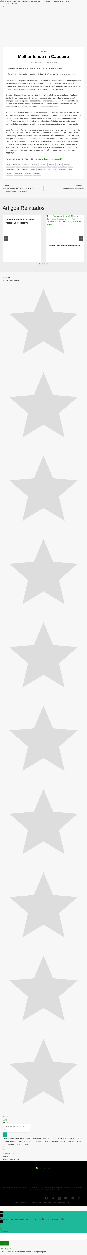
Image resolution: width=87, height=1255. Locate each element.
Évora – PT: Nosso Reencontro (64, 246)
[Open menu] (82, 4)
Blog (16, 1202)
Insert (4, 1243)
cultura (59, 165)
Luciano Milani (37, 62)
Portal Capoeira (6, 1249)
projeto (9, 173)
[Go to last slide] (6, 238)
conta (51, 165)
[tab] (39, 263)
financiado (10, 169)
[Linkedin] (72, 1198)
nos (70, 169)
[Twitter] (53, 1198)
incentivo (41, 169)
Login (5, 1120)
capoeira (26, 165)
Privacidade (61, 1202)
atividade (16, 165)
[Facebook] (46, 1198)
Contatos (69, 1202)
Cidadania (43, 51)
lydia (54, 169)
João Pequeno (23, 1202)
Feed (54, 1202)
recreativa (18, 173)
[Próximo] (81, 238)
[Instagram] (59, 1198)
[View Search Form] (77, 5)
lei (49, 169)
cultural (67, 165)
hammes (25, 169)
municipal (62, 169)
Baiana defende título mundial (72, 187)
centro (34, 165)
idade (33, 169)
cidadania (43, 165)
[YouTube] (66, 1198)
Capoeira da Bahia (35, 1202)
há (18, 169)
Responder (5, 1231)
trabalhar (37, 173)
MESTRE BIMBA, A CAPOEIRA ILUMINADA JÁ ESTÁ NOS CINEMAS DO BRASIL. (20, 188)
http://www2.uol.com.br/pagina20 (48, 159)
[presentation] (65, 228)
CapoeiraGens (47, 1202)
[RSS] (79, 1198)
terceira (28, 173)
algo (9, 165)
